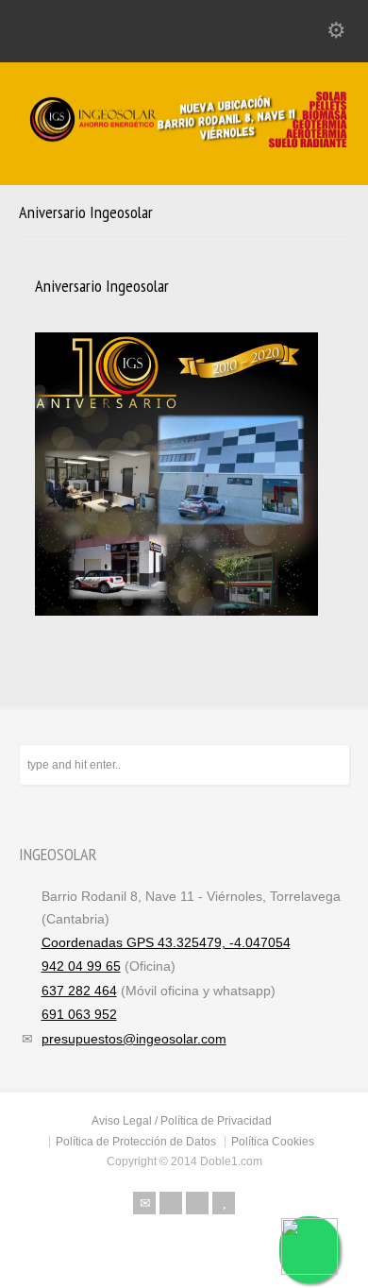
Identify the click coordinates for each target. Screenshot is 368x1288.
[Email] (144, 1203)
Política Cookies (272, 1141)
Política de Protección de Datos (136, 1141)
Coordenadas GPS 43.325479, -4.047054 (166, 942)
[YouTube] (223, 1203)
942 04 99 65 (81, 966)
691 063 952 (79, 1014)
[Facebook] (170, 1203)
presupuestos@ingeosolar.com (134, 1038)
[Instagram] (197, 1203)
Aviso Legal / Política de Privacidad (182, 1120)
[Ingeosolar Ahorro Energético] (184, 144)
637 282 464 (79, 990)
